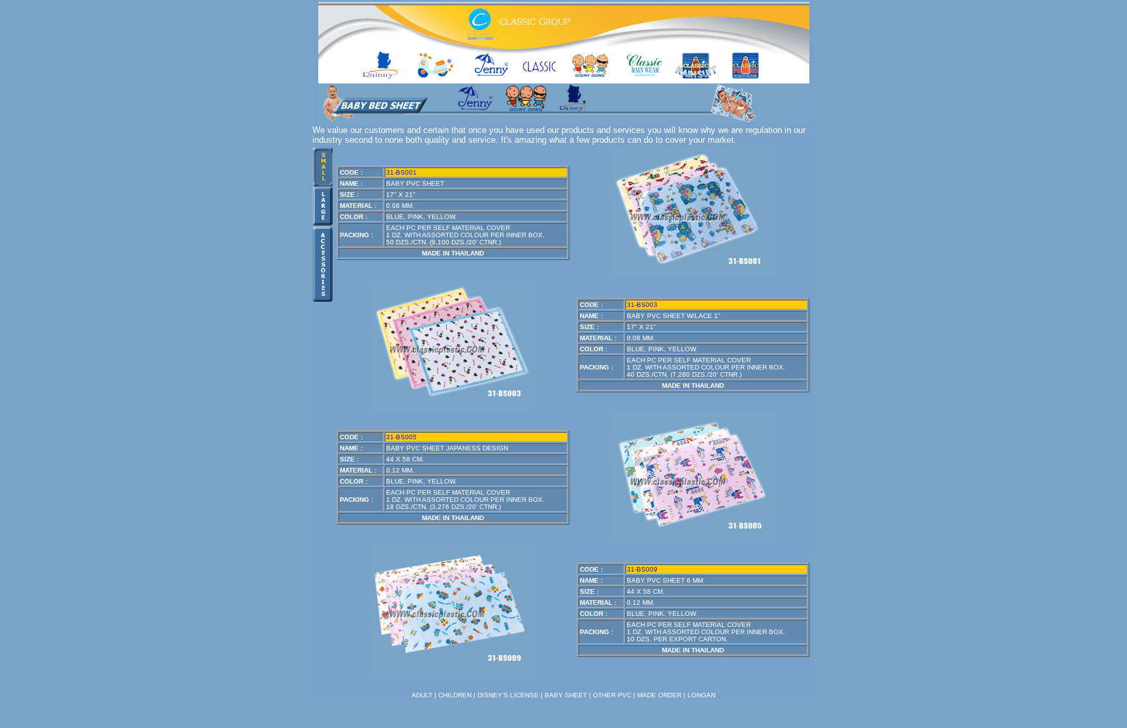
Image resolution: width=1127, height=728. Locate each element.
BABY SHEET (566, 695)
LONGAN (701, 695)
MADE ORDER (659, 695)
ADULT (422, 695)
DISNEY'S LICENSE (508, 695)
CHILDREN (455, 695)
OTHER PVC (612, 695)
